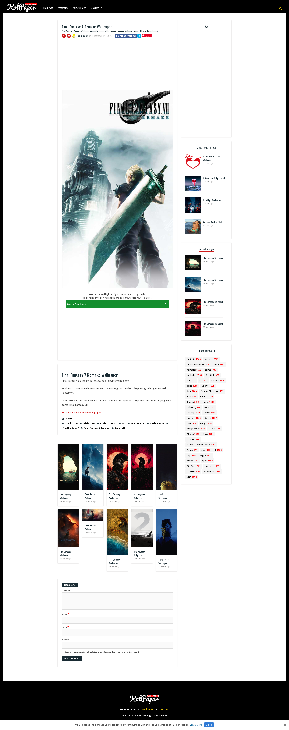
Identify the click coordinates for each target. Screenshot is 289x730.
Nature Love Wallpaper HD (214, 178)
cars (203, 380)
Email (65, 627)
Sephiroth (120, 428)
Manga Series (196, 429)
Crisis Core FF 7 (108, 423)
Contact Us (96, 8)
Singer (192, 461)
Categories (63, 8)
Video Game (212, 471)
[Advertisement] (117, 65)
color (192, 386)
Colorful (207, 386)
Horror (209, 413)
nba (205, 450)
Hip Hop (193, 413)
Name (65, 614)
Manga (206, 423)
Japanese (194, 418)
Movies (193, 434)
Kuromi (211, 418)
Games (193, 402)
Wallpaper (147, 709)
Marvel (214, 429)
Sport (207, 461)
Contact (164, 709)
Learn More (196, 724)
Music (208, 434)
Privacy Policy (79, 8)
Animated (194, 370)
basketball (194, 375)
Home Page (48, 8)
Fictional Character (212, 391)
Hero (209, 407)
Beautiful (212, 375)
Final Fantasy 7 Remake (96, 428)
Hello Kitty (193, 407)
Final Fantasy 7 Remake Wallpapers (82, 412)
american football (198, 364)
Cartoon (217, 380)
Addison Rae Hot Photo (213, 222)
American (211, 359)
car (191, 380)
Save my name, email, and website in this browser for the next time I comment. (102, 652)
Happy (208, 402)
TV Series (193, 471)
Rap (191, 455)
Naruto (193, 439)
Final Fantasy (157, 423)
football (206, 396)
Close (209, 724)
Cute (192, 391)
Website (65, 640)
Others (68, 418)
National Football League (201, 445)
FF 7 (124, 423)
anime (210, 370)
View (192, 477)
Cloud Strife (71, 423)
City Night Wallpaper (212, 200)
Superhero (211, 466)
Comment (67, 590)
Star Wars (193, 466)
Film (191, 396)
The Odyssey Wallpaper (65, 496)
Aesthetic (194, 359)
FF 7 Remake (137, 423)
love (191, 423)
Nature (192, 450)
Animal (218, 364)
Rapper (206, 455)
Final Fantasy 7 (71, 428)
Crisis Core (89, 423)
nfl (218, 450)
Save (148, 36)
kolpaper (83, 36)
